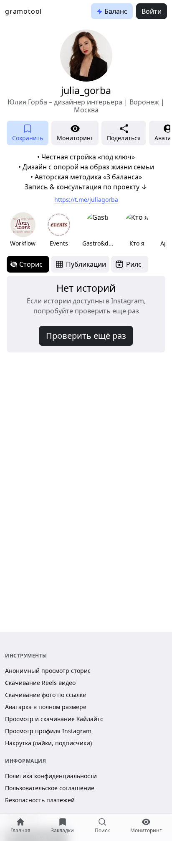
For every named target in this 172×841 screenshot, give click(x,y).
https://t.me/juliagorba (86, 199)
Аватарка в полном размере (45, 707)
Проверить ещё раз (86, 335)
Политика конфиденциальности (51, 776)
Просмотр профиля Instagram (48, 731)
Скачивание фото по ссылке (45, 695)
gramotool (23, 11)
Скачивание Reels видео (40, 683)
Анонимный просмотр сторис (48, 671)
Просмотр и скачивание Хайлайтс (54, 719)
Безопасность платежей (40, 800)
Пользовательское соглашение (49, 788)
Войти (152, 11)
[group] (23, 230)
